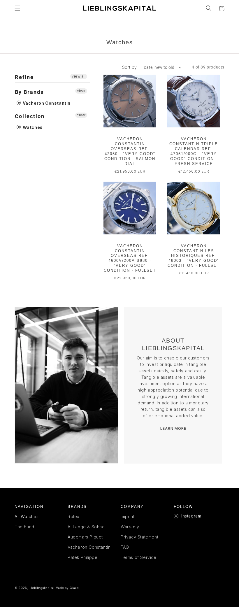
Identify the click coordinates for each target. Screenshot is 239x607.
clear (81, 91)
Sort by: (130, 67)
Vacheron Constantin (46, 103)
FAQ (125, 547)
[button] (17, 8)
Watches (32, 127)
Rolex (73, 516)
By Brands (29, 92)
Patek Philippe (82, 557)
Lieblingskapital (42, 588)
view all (79, 76)
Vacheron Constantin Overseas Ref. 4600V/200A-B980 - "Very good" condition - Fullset (130, 258)
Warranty (130, 526)
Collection (30, 116)
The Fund (24, 526)
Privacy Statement (139, 536)
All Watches (27, 516)
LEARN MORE (173, 428)
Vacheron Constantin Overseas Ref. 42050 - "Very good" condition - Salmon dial (129, 151)
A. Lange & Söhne (86, 526)
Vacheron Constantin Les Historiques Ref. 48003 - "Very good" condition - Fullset (194, 256)
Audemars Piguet (85, 536)
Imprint (127, 516)
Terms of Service (139, 557)
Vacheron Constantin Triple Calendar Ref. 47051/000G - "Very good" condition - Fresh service (193, 151)
